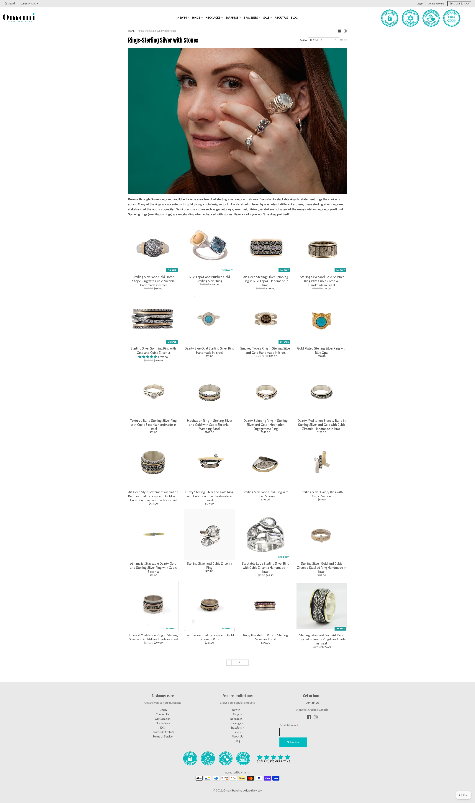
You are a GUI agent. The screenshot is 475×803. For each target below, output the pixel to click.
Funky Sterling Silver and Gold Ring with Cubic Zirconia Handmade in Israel (209, 496)
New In (236, 710)
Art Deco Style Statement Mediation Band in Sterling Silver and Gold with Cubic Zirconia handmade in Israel (153, 496)
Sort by (303, 40)
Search (163, 710)
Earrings (236, 723)
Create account (436, 3)
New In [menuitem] (182, 17)
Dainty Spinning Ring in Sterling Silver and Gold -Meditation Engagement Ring (266, 425)
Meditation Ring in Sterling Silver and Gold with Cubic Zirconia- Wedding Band (209, 425)
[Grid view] (341, 40)
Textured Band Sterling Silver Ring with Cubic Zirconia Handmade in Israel (153, 425)
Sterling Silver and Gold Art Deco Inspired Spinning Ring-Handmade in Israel (321, 639)
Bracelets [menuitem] (251, 17)
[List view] (345, 40)
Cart (461, 3)
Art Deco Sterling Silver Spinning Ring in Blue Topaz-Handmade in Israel (265, 281)
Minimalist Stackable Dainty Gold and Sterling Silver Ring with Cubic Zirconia (153, 568)
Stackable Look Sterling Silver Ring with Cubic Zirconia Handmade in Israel (265, 568)
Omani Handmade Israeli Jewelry (242, 790)
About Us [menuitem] (281, 17)
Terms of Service (163, 736)
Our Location (163, 719)
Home (131, 31)
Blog (237, 741)
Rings (236, 714)
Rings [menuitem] (196, 17)
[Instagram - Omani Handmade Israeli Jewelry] (345, 30)
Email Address (288, 725)
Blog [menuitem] (294, 17)
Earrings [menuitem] (232, 17)
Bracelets (236, 727)
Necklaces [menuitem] (213, 17)
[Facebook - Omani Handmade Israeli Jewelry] (339, 30)
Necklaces (236, 719)
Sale (236, 732)
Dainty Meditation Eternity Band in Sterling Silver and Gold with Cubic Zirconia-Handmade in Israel (322, 425)
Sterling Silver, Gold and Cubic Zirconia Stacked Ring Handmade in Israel (321, 568)
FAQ (162, 727)
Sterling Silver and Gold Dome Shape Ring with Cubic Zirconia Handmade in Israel (153, 281)
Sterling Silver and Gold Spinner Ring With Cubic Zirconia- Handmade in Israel (322, 281)
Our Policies (163, 723)
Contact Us (162, 714)
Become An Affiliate (162, 732)
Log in (420, 3)
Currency (25, 3)
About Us (237, 736)
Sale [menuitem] (266, 17)
